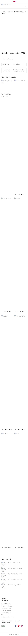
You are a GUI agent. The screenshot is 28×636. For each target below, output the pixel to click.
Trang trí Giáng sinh (19, 71)
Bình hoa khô (6, 71)
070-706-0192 (7, 612)
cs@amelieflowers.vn (7, 616)
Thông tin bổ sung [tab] (6, 59)
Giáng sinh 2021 (20, 69)
